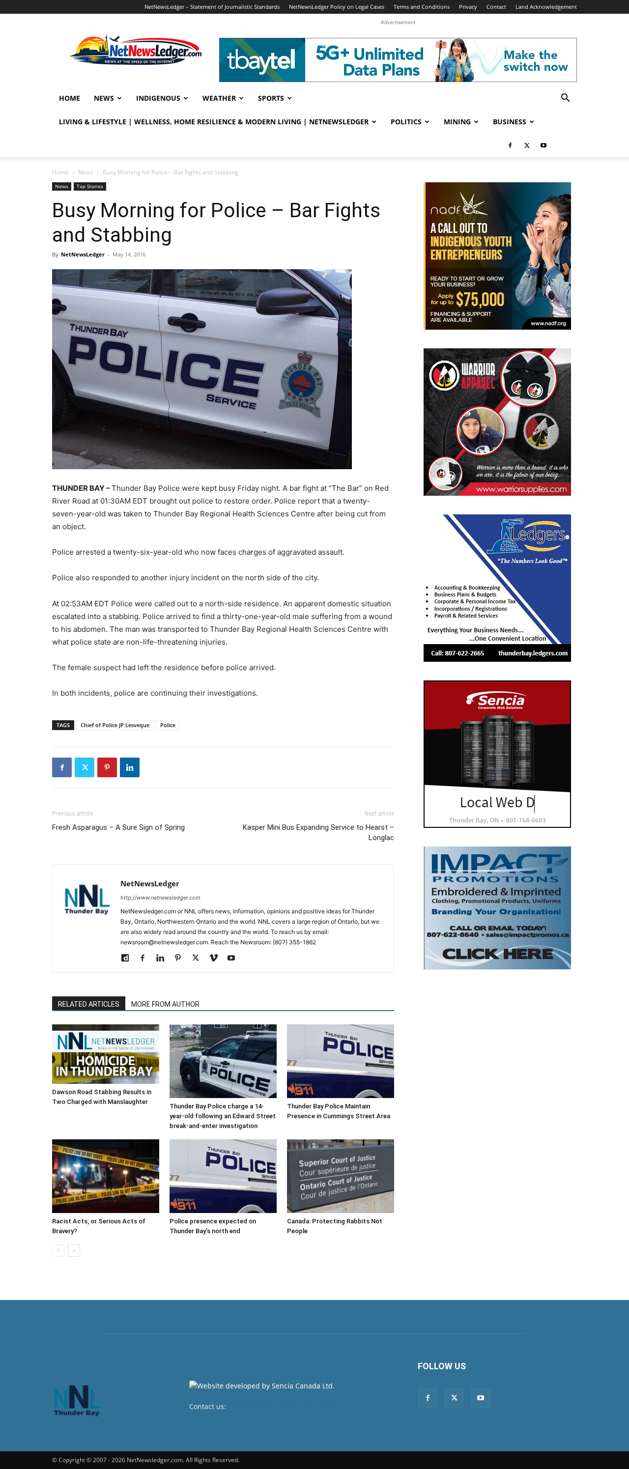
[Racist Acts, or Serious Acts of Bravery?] (105, 1176)
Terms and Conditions (422, 6)
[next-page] (74, 1250)
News (104, 98)
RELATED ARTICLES (88, 1004)
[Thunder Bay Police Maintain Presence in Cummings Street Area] (340, 1061)
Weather (219, 98)
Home (69, 98)
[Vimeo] (217, 958)
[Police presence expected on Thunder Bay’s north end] (223, 1176)
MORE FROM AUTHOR (165, 1004)
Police (167, 725)
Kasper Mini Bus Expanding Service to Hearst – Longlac (318, 832)
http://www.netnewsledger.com (160, 897)
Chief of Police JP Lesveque (115, 725)
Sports (271, 98)
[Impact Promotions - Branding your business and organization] (497, 908)
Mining (457, 121)
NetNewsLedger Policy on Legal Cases (336, 6)
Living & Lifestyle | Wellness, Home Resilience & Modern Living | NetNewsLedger (214, 121)
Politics (406, 121)
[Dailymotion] (128, 958)
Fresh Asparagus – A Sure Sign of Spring (118, 827)
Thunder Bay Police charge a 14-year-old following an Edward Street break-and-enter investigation (223, 1116)
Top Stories (90, 186)
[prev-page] (58, 1250)
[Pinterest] (107, 767)
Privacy (468, 6)
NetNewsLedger (83, 254)
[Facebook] (510, 145)
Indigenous (158, 98)
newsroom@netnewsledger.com (281, 1406)
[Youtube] (543, 145)
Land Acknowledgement (546, 6)
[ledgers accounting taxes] (497, 588)
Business (509, 121)
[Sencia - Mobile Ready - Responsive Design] (497, 754)
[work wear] (497, 422)
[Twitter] (526, 145)
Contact (496, 6)
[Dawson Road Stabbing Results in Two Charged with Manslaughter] (105, 1054)
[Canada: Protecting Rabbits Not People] (340, 1176)
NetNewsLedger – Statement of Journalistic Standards (212, 6)
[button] (565, 99)
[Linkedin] (130, 767)
